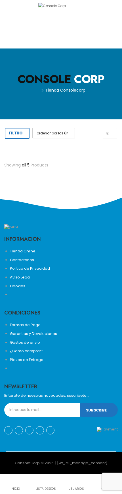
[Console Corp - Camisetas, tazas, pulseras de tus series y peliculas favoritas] (60, 24)
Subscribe (96, 410)
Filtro (16, 133)
